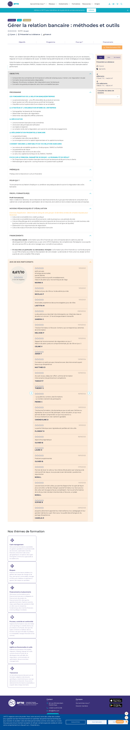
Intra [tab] (109, 57)
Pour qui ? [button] (14, 180)
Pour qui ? (79, 42)
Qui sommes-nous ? (83, 703)
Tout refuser (97, 722)
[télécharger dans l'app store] (115, 700)
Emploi (97, 4)
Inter (19, 20)
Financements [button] (16, 236)
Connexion (109, 4)
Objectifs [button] (14, 74)
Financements (108, 42)
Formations (76, 4)
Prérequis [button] (14, 170)
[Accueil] (13, 4)
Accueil (10, 15)
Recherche (121, 4)
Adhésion (113, 4)
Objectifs (22, 42)
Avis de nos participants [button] (21, 262)
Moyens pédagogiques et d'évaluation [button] (28, 208)
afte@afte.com (54, 711)
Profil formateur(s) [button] (19, 193)
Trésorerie (27, 20)
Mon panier (117, 4)
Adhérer (91, 10)
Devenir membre (82, 706)
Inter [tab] (100, 57)
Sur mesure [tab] (117, 57)
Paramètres (75, 722)
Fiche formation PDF (113, 47)
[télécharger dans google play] (115, 705)
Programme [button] (15, 92)
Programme (50, 42)
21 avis (26, 31)
